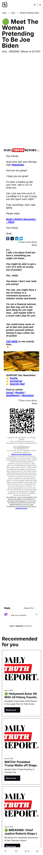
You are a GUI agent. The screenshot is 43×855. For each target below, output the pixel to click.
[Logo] (5, 5)
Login (11, 626)
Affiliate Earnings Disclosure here (24, 494)
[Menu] (40, 5)
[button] (12, 710)
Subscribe (19, 626)
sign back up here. (21, 508)
